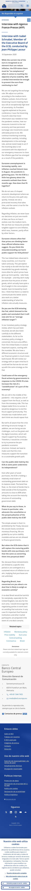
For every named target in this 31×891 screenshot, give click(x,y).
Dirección (7, 749)
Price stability (9, 635)
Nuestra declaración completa (17, 873)
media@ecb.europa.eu (18, 698)
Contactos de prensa (13, 714)
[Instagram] (16, 812)
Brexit (22, 641)
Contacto (7, 746)
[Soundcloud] (25, 812)
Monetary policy (20, 632)
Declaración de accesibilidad (14, 791)
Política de (11, 788)
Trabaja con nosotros (12, 737)
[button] (27, 2)
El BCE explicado (10, 740)
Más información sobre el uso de (16, 878)
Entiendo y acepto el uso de (17, 883)
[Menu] (27, 6)
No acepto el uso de (17, 887)
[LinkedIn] (11, 812)
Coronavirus (11, 641)
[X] (6, 812)
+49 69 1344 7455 (16, 694)
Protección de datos (11, 781)
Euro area (23, 635)
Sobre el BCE (9, 734)
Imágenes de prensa (11, 743)
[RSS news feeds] (16, 817)
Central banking (15, 638)
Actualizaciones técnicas (13, 766)
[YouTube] (21, 812)
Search (21, 5)
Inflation (7, 632)
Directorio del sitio (11, 799)
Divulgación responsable (13, 769)
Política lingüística (10, 795)
